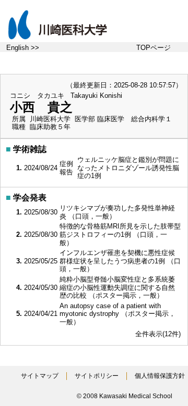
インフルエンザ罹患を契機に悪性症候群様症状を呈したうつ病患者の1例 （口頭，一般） (120, 261)
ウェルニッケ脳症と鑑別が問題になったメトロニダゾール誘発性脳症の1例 (128, 168)
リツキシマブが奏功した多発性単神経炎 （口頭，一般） (117, 212)
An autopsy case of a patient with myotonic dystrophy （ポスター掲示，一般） (117, 314)
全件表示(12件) (158, 334)
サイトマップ (39, 375)
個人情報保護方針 (160, 375)
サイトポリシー (97, 375)
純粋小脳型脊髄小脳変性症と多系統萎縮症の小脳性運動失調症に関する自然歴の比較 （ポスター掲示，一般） (117, 287)
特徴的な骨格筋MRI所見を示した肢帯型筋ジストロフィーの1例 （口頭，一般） (120, 234)
